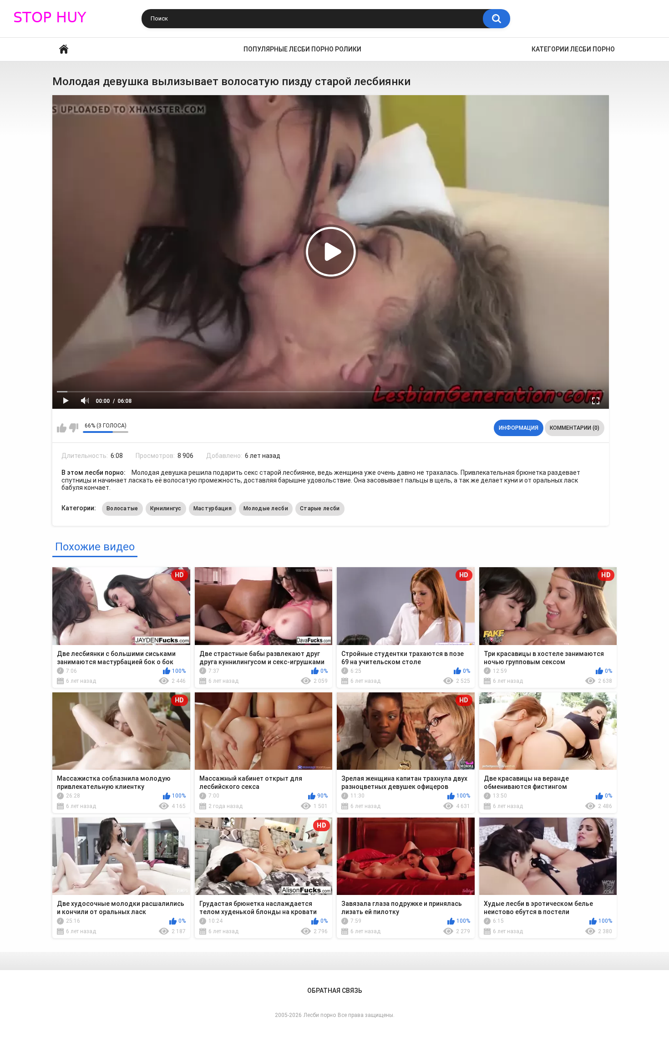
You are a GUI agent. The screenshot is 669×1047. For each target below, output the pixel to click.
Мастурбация (212, 508)
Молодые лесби (265, 508)
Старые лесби (320, 508)
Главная (63, 49)
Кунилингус (166, 508)
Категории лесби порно (573, 49)
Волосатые (122, 508)
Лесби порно (320, 1015)
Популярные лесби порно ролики (302, 49)
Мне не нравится (73, 427)
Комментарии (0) (574, 428)
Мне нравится (61, 427)
